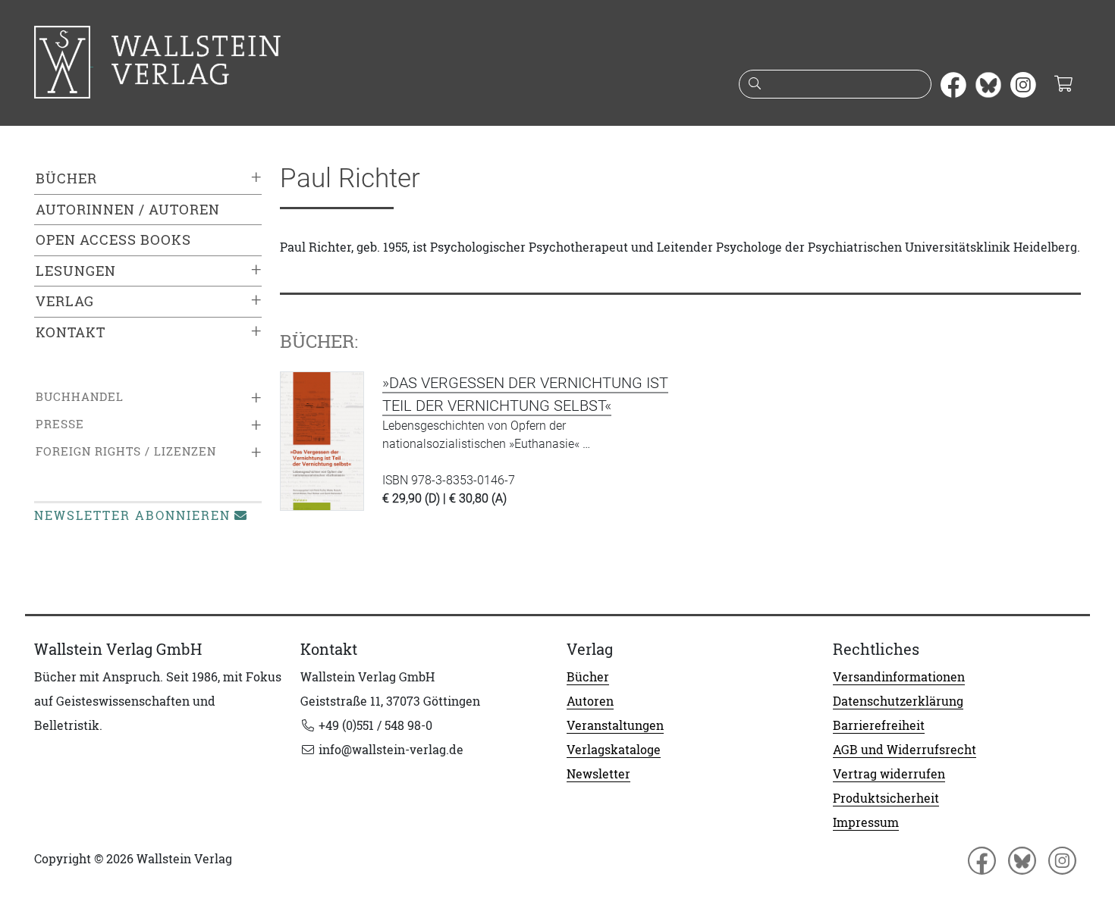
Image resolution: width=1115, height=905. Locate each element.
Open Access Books (113, 239)
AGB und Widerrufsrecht (904, 749)
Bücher (66, 178)
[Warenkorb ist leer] (1063, 85)
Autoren (590, 701)
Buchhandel (80, 397)
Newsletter (598, 774)
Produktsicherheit (886, 798)
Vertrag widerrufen (889, 774)
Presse (60, 424)
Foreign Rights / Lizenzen (126, 451)
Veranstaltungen (615, 725)
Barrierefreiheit (879, 725)
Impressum (866, 822)
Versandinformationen (899, 677)
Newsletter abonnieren (132, 515)
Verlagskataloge (614, 749)
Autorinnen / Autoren (128, 209)
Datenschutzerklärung (898, 701)
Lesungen (76, 270)
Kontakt (70, 332)
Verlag (65, 301)
